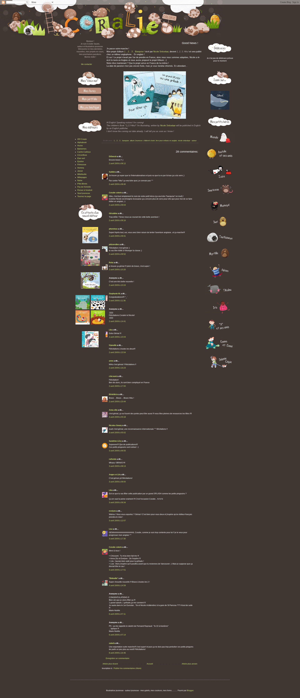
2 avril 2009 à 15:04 (117, 337)
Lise (111, 529)
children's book (149, 141)
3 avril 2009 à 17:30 (117, 539)
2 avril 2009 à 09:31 (117, 236)
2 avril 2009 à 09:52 (117, 254)
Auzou (80, 145)
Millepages (82, 177)
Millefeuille (82, 174)
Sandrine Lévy (115, 441)
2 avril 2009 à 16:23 (117, 368)
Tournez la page (84, 196)
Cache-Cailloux (84, 152)
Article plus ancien (189, 664)
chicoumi (113, 376)
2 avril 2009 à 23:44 (117, 401)
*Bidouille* (113, 578)
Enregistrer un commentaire (117, 658)
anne (111, 361)
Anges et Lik (114, 474)
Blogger (190, 690)
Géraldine (113, 213)
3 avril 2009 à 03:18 (117, 417)
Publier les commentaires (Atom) (127, 668)
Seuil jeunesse (83, 193)
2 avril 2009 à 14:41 (117, 321)
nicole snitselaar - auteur (187, 141)
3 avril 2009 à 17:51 (117, 570)
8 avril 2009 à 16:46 (117, 653)
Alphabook (82, 142)
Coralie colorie (115, 193)
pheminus (113, 229)
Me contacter (86, 64)
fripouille (113, 345)
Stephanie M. (114, 294)
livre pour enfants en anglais (166, 141)
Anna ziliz (113, 410)
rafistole (112, 459)
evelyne (112, 511)
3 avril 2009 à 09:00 (117, 482)
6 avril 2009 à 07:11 (117, 614)
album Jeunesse (136, 141)
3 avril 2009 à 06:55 (117, 451)
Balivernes (81, 149)
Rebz (111, 262)
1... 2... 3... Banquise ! (134, 51)
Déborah (113, 156)
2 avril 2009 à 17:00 (117, 386)
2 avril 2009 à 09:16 (117, 220)
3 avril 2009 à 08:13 (117, 466)
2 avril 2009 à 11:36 (117, 301)
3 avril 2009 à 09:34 (117, 502)
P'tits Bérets (82, 184)
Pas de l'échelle (84, 187)
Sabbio (112, 172)
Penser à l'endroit (84, 190)
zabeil (111, 643)
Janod (80, 171)
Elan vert (81, 158)
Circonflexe (82, 155)
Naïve (79, 180)
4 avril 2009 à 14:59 (117, 585)
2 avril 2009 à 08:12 (117, 163)
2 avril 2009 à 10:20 (117, 269)
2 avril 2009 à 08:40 (117, 184)
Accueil (150, 664)
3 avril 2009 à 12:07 (117, 521)
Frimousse (81, 165)
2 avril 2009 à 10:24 (117, 285)
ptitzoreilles (114, 244)
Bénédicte (113, 394)
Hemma (80, 168)
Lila (110, 330)
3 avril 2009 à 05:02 (117, 433)
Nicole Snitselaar (160, 51)
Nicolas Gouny (115, 425)
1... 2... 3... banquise (121, 141)
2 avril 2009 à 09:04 (117, 205)
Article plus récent (110, 664)
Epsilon (80, 161)
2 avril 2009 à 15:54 (117, 352)
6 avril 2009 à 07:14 (117, 635)
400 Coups (82, 139)
